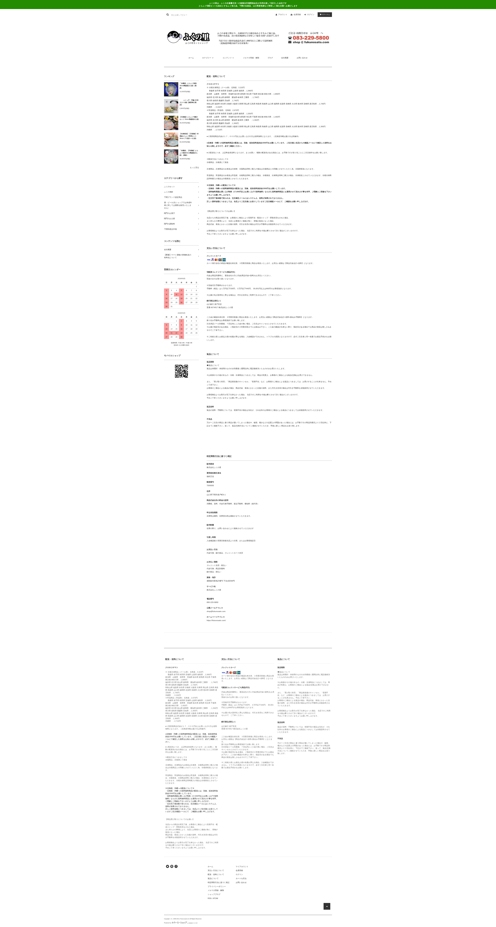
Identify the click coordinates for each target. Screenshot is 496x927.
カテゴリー (206, 58)
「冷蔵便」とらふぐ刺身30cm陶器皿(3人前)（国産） (188, 85)
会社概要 (284, 58)
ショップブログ (214, 894)
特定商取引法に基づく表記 (218, 882)
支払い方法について (216, 870)
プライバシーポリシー (217, 886)
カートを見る (241, 878)
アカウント (282, 14)
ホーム (191, 58)
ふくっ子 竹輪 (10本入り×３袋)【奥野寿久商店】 (189, 102)
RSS (209, 898)
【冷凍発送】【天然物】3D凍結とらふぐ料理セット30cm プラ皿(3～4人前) (189, 136)
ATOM (215, 898)
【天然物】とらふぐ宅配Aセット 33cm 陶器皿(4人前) (189, 118)
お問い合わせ (302, 58)
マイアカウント (242, 866)
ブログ (270, 58)
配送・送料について (216, 874)
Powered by (167, 923)
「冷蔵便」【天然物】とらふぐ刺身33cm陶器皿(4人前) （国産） (189, 153)
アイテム (326, 14)
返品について (213, 878)
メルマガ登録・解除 (251, 58)
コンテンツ (227, 58)
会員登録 (297, 14)
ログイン (310, 14)
